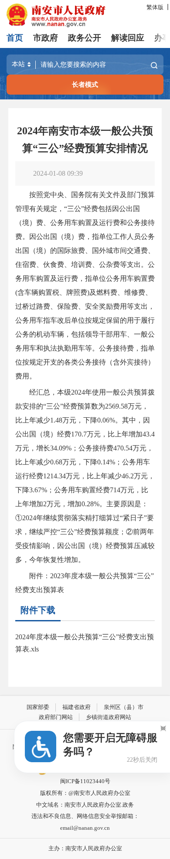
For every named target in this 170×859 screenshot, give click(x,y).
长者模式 (85, 84)
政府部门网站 (56, 717)
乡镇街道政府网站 (108, 717)
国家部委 (38, 707)
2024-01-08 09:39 (58, 173)
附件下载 (37, 610)
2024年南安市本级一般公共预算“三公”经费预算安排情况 (85, 139)
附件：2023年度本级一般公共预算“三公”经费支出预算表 (84, 582)
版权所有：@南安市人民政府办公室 (85, 793)
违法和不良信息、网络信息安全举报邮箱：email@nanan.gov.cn (85, 822)
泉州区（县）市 (123, 707)
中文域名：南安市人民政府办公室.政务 (85, 804)
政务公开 (84, 37)
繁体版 (154, 7)
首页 (15, 37)
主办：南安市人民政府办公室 (85, 848)
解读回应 (127, 37)
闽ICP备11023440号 (85, 781)
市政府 (45, 37)
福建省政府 (76, 707)
